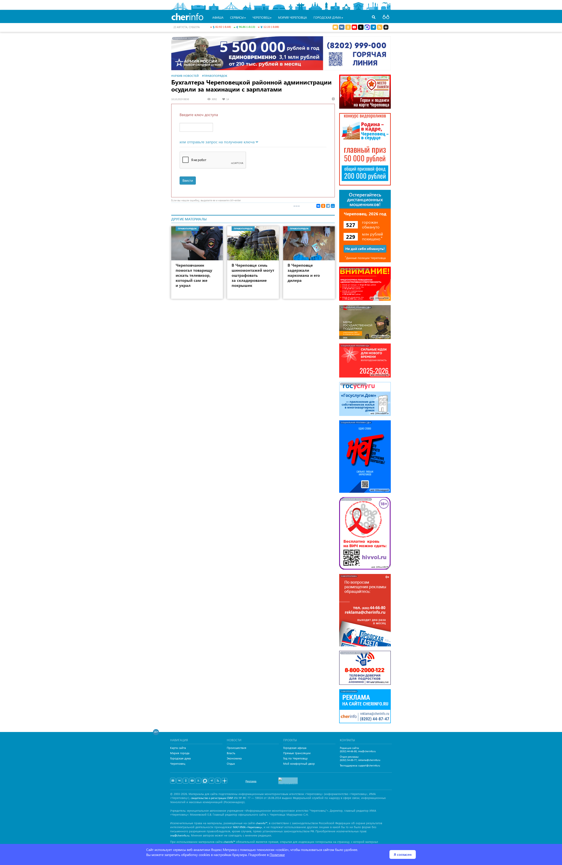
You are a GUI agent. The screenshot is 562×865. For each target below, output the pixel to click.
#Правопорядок (214, 75)
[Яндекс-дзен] (224, 781)
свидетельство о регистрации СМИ (212, 798)
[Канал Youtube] (354, 27)
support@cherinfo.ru (369, 765)
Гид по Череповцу (295, 758)
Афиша (217, 17)
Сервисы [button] (237, 17)
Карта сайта (178, 748)
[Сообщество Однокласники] (348, 27)
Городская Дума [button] (327, 17)
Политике (277, 854)
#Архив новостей (185, 75)
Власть (231, 753)
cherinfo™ (261, 823)
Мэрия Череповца (292, 17)
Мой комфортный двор (299, 763)
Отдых (231, 763)
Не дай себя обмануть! (365, 248)
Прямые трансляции (297, 753)
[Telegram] (328, 206)
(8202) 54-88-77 (348, 760)
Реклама (250, 781)
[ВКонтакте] (318, 206)
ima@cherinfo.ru (367, 751)
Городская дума (180, 758)
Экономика (234, 758)
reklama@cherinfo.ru (369, 760)
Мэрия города (179, 753)
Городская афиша (294, 748)
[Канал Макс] (367, 27)
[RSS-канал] (218, 781)
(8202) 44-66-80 (348, 751)
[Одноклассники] (323, 206)
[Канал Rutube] (361, 27)
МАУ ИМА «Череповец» (247, 827)
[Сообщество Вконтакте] (179, 781)
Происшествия (236, 748)
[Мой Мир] (333, 206)
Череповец (177, 763)
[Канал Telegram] (211, 781)
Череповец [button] (260, 17)
